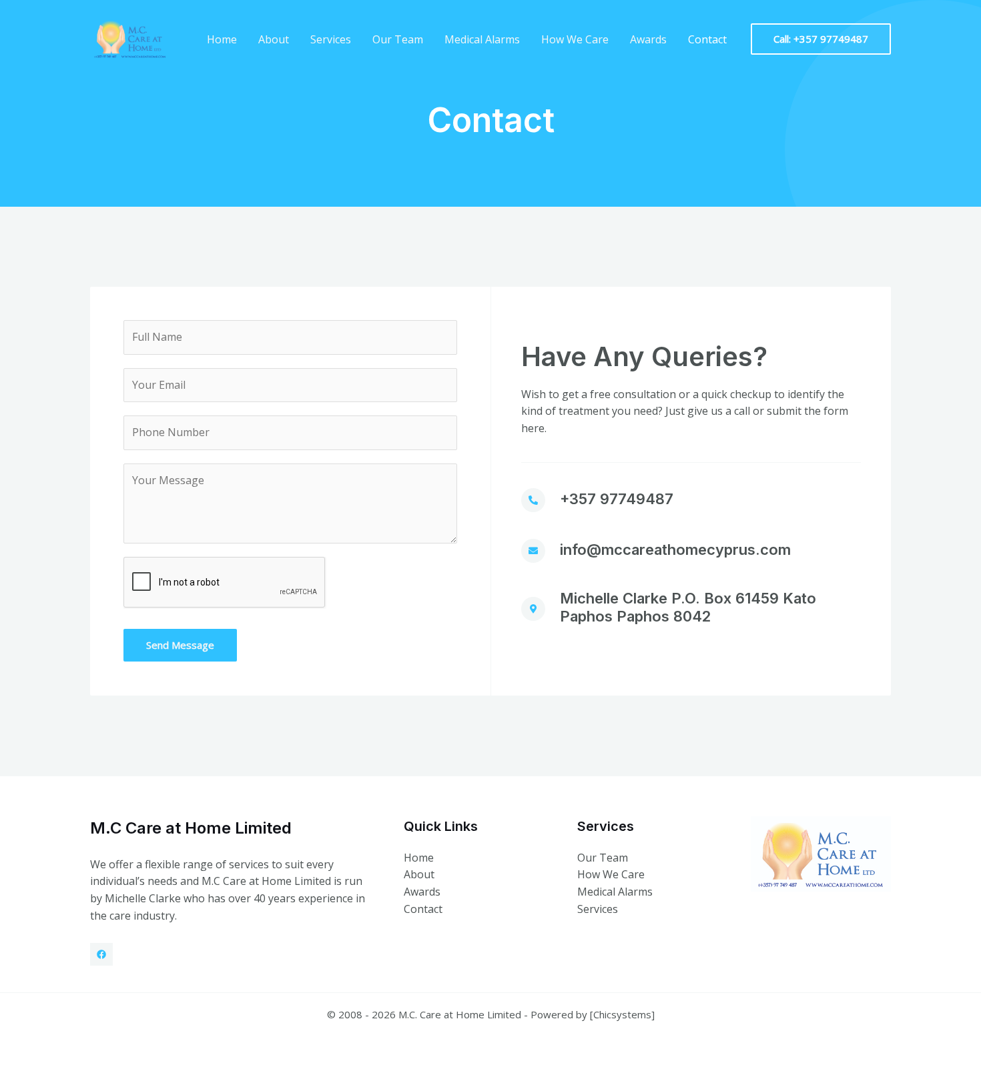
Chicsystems (622, 1014)
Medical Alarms (482, 39)
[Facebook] (101, 954)
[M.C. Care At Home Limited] (130, 38)
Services (330, 39)
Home (222, 39)
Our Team (397, 39)
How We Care (575, 39)
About (273, 39)
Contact (707, 39)
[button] (821, 39)
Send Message (180, 645)
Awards (648, 39)
